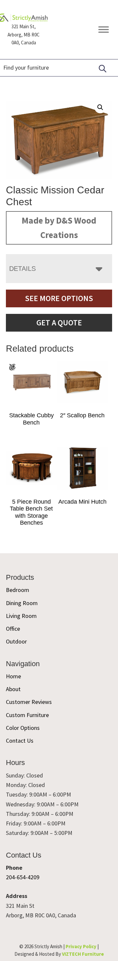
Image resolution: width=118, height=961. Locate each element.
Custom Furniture (27, 715)
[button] (100, 107)
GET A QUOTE (59, 322)
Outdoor (16, 641)
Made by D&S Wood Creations (59, 227)
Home (13, 676)
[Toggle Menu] (103, 30)
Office (13, 628)
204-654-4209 (22, 877)
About (13, 689)
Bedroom (17, 590)
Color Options (23, 728)
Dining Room (22, 603)
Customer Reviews (29, 702)
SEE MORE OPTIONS (59, 298)
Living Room (21, 616)
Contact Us (19, 740)
